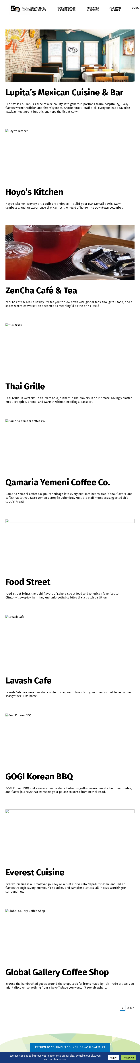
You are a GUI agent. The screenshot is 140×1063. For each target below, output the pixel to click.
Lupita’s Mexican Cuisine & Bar (64, 92)
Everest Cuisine (34, 872)
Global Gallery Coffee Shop (57, 972)
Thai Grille (25, 386)
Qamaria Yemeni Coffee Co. (57, 482)
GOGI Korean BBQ (39, 776)
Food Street (27, 582)
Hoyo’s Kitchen (34, 192)
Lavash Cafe (28, 680)
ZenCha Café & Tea (41, 290)
